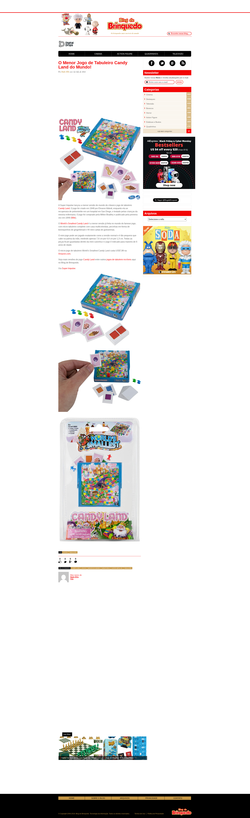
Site (71, 579)
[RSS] (183, 63)
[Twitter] (162, 63)
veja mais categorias (164, 131)
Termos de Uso (140, 814)
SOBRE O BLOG (98, 798)
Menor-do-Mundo (94, 568)
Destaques (150, 99)
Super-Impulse (117, 568)
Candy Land (64, 208)
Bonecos (149, 108)
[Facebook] (152, 63)
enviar (179, 82)
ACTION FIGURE (124, 54)
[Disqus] (77, 621)
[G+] (172, 63)
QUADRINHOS (151, 54)
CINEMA (98, 54)
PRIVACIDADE (151, 798)
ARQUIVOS (124, 798)
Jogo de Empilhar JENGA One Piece (119, 758)
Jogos (65, 552)
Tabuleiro (73, 552)
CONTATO (177, 798)
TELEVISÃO (178, 54)
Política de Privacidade (156, 814)
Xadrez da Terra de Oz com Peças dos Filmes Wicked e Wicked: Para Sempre (78, 758)
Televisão (150, 104)
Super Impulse (68, 268)
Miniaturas (106, 568)
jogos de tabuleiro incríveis (119, 259)
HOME (72, 54)
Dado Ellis (65, 71)
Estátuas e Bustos (153, 122)
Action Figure (151, 117)
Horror (149, 113)
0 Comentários (75, 559)
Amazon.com (64, 254)
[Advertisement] (125, 6)
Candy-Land (75, 568)
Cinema (149, 95)
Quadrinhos (151, 127)
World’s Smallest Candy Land (74, 223)
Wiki (73, 218)
